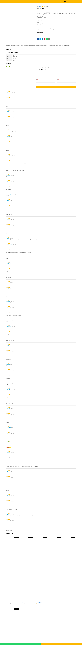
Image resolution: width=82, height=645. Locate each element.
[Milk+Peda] (40, 39)
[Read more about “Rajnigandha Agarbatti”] (52, 600)
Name (37, 79)
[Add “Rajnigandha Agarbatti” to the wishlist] (56, 600)
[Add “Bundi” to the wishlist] (70, 600)
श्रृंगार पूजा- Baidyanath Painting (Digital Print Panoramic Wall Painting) (40, 602)
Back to (19, 1)
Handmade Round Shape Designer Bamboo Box (13, 602)
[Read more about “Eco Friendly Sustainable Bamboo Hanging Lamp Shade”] (23, 600)
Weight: (38, 22)
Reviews (47, 6)
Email (58, 79)
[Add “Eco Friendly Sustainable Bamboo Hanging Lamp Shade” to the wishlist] (27, 600)
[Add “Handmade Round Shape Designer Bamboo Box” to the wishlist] (13, 600)
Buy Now (61, 643)
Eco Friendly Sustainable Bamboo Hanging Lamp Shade (26, 602)
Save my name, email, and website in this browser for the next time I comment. (45, 84)
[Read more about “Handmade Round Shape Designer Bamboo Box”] (9, 600)
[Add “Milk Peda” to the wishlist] (50, 29)
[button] (38, 20)
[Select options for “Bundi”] (66, 600)
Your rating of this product (39, 69)
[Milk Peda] (38, 39)
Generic (40, 6)
